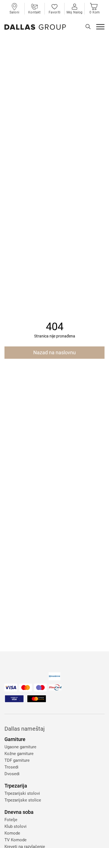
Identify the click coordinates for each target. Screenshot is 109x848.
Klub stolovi (15, 826)
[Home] (35, 27)
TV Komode (15, 839)
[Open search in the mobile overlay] (88, 26)
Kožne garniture (19, 753)
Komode (12, 833)
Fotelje (10, 819)
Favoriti (54, 12)
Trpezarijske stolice (22, 800)
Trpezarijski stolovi (22, 793)
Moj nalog (74, 12)
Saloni (14, 12)
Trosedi (11, 767)
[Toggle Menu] (100, 27)
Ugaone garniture (20, 746)
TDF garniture (17, 760)
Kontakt (34, 12)
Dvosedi (12, 773)
